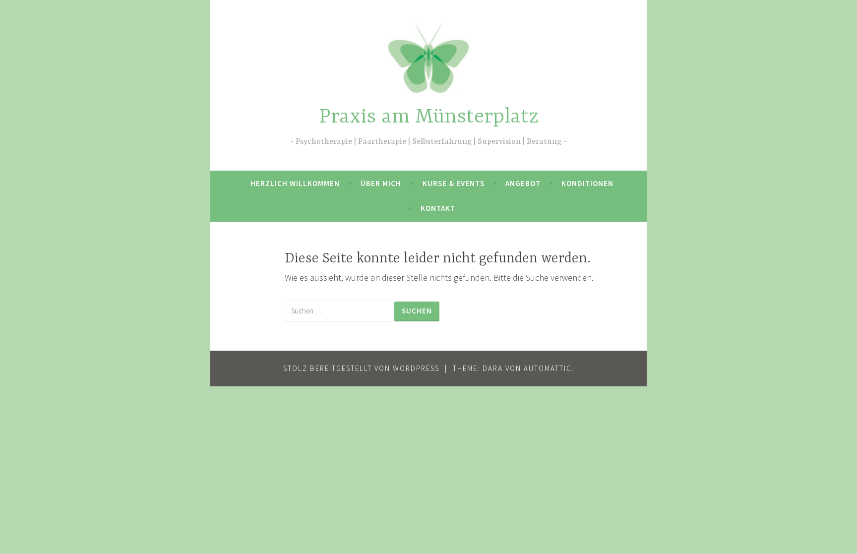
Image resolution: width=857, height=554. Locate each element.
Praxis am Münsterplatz (429, 117)
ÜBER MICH (381, 183)
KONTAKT (438, 208)
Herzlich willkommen (295, 183)
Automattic (548, 368)
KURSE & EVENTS (454, 183)
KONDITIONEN (587, 183)
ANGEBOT (523, 183)
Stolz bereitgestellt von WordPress (361, 368)
